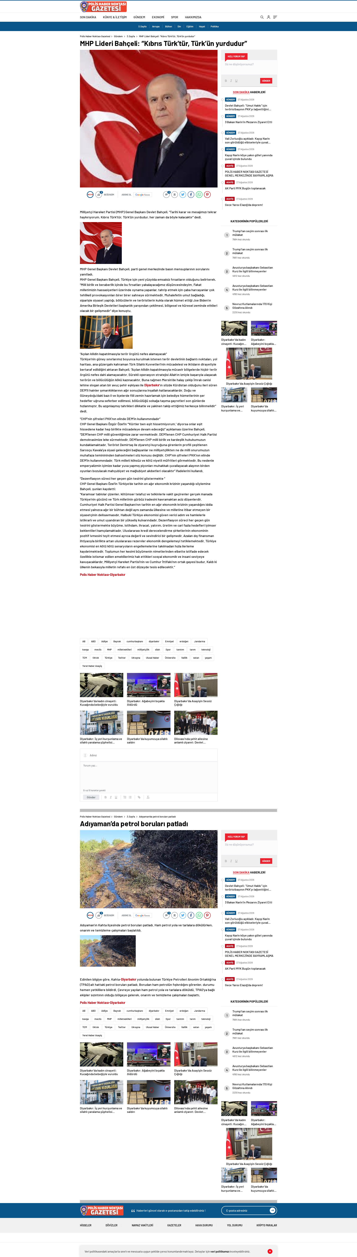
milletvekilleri (125, 649)
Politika (215, 26)
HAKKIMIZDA (193, 17)
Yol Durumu (234, 1225)
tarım (193, 649)
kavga (85, 649)
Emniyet (169, 641)
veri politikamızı (219, 1251)
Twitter (122, 657)
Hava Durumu (204, 1225)
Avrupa (156, 26)
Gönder (91, 797)
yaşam (208, 657)
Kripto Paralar (267, 1225)
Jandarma (199, 641)
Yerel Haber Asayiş (92, 665)
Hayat (202, 26)
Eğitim (189, 26)
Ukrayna (135, 657)
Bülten (168, 26)
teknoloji (205, 649)
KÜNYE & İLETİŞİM (115, 17)
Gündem (118, 36)
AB (83, 641)
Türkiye (108, 657)
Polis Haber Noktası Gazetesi (95, 36)
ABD (93, 641)
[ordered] (125, 797)
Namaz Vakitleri (142, 1225)
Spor (168, 649)
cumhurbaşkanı (135, 641)
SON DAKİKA (88, 17)
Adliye (104, 641)
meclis (97, 649)
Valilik (184, 657)
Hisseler (85, 1225)
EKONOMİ (158, 17)
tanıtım (180, 649)
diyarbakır (154, 641)
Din (179, 26)
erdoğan (184, 641)
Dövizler (112, 1225)
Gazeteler (174, 1225)
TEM (84, 657)
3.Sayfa (142, 26)
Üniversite (170, 657)
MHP (109, 649)
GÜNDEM (139, 17)
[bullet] (130, 797)
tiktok (96, 657)
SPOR (174, 17)
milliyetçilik (143, 649)
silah (157, 649)
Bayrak (117, 641)
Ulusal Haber (152, 657)
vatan (196, 657)
